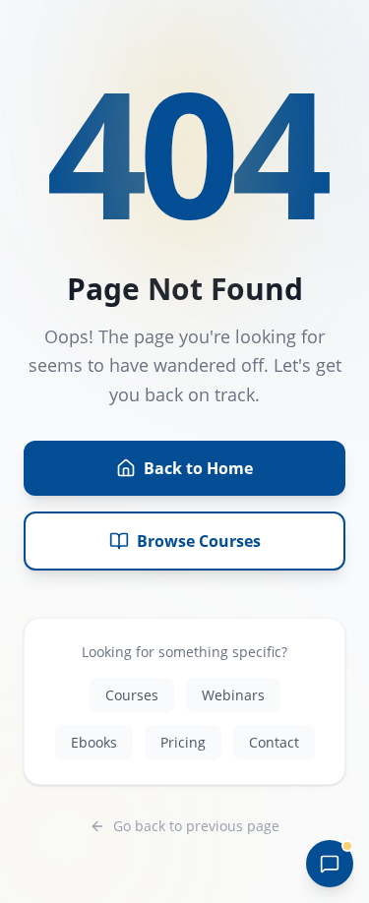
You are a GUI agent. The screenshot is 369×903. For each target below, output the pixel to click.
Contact (274, 742)
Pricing (183, 742)
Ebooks (94, 742)
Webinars (233, 695)
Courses (131, 695)
